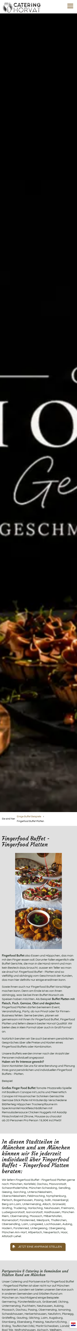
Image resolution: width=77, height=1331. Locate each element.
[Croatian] (73, 1324)
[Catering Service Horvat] (21, 7)
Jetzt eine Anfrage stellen (40, 1246)
